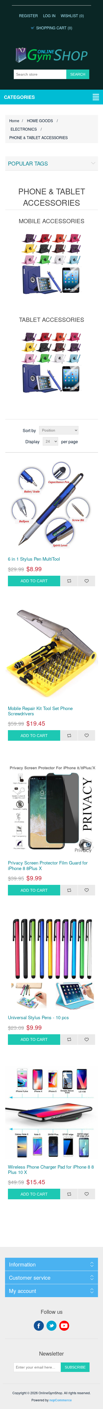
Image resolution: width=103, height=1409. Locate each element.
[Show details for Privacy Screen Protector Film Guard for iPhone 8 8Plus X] (51, 808)
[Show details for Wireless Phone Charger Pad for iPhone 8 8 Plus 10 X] (51, 1112)
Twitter (51, 1326)
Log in (49, 15)
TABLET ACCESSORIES (51, 319)
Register (28, 15)
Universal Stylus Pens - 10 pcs (38, 1017)
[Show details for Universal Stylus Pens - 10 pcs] (51, 963)
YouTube (64, 1326)
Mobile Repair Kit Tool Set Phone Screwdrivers (40, 711)
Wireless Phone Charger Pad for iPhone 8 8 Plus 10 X (51, 1169)
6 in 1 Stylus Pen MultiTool (34, 558)
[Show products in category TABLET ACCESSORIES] (51, 362)
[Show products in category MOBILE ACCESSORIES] (51, 264)
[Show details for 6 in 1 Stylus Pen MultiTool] (51, 504)
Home (14, 120)
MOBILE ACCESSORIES (52, 221)
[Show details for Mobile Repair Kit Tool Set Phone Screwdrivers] (51, 653)
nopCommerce (60, 1400)
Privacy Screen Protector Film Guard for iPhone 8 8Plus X (48, 865)
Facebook (39, 1326)
